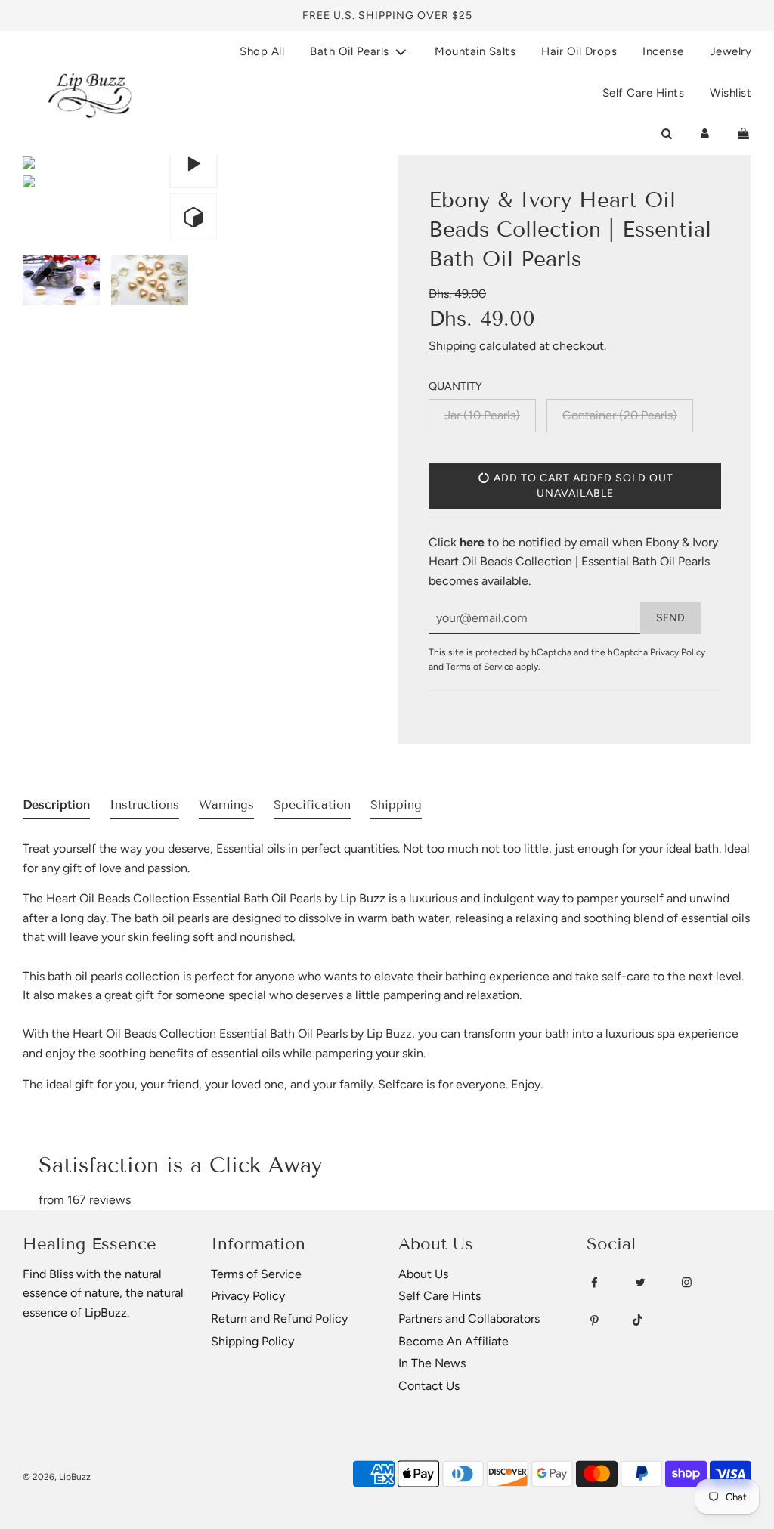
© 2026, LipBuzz (57, 1477)
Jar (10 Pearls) (482, 415)
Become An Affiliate (453, 1341)
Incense (663, 51)
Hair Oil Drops (579, 51)
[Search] (666, 133)
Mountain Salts (475, 51)
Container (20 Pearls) (619, 415)
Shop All (262, 51)
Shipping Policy (252, 1341)
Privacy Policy (677, 652)
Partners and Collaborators (469, 1318)
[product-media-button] (193, 164)
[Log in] (705, 133)
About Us (423, 1274)
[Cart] (743, 133)
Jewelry (731, 51)
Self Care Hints (643, 93)
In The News (432, 1363)
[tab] (56, 808)
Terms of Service (480, 666)
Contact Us (429, 1386)
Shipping (452, 346)
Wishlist (730, 93)
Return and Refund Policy (279, 1318)
